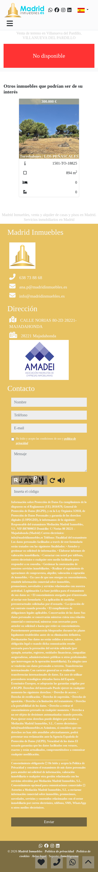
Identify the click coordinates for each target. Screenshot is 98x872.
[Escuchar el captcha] (61, 480)
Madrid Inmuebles (30, 851)
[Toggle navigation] (10, 23)
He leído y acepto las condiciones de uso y (46, 441)
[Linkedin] (69, 10)
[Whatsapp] (50, 10)
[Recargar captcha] (52, 480)
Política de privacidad (60, 851)
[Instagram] (63, 10)
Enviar (49, 822)
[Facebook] (56, 10)
